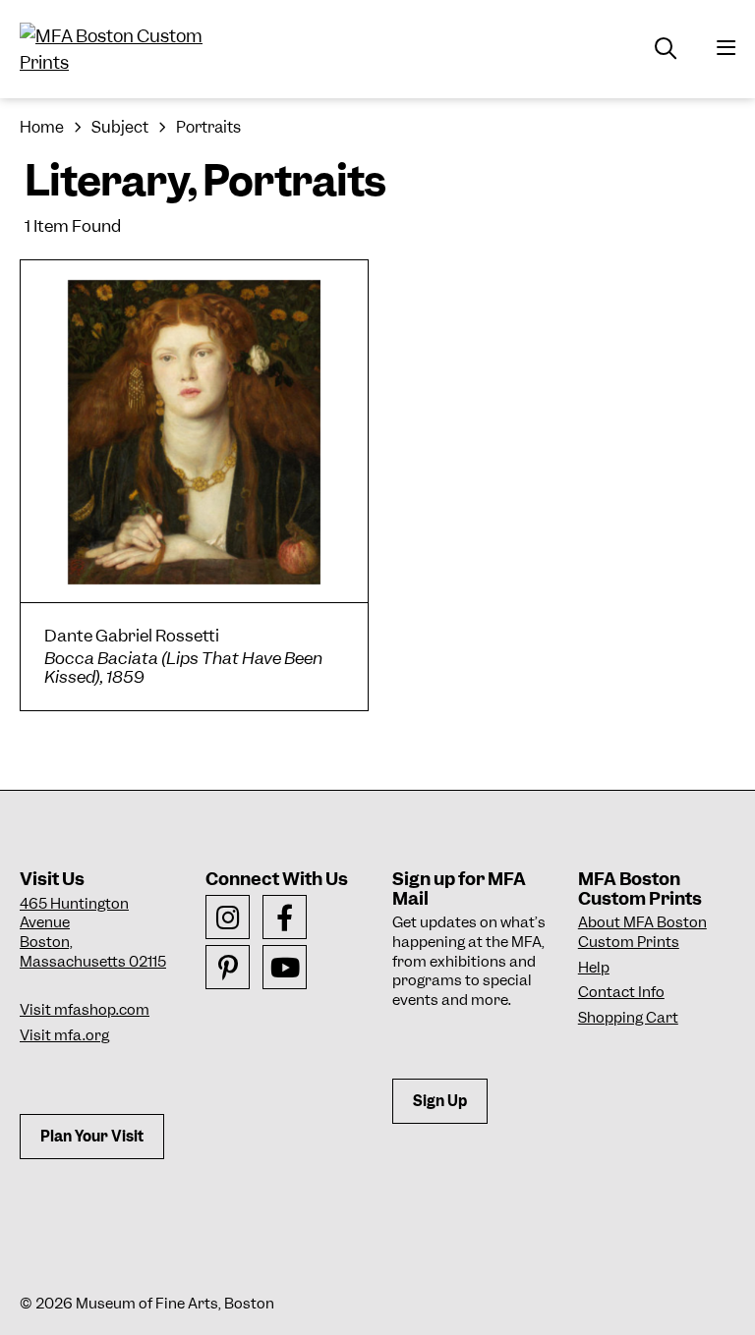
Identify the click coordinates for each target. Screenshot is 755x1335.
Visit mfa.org (64, 1035)
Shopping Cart (628, 1018)
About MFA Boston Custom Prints (642, 932)
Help (594, 967)
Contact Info (621, 992)
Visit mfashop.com (84, 1010)
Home (42, 127)
